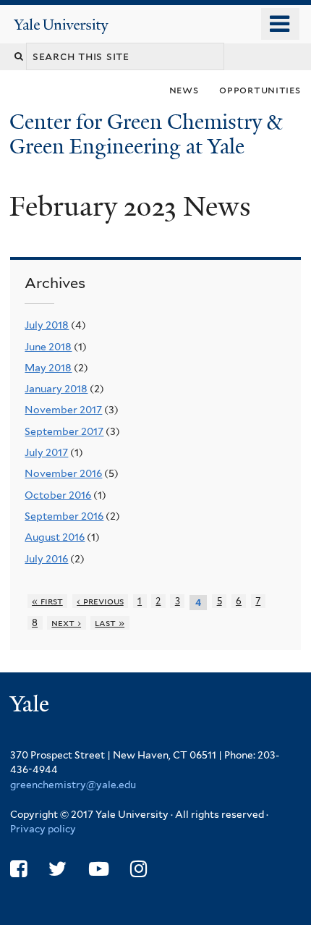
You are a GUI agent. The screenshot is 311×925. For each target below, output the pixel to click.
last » (109, 622)
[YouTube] (98, 869)
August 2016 (55, 537)
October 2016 (58, 495)
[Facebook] (18, 869)
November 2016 (63, 473)
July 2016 (46, 559)
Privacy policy (43, 829)
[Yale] (31, 706)
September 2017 (64, 431)
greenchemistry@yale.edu (73, 784)
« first (47, 601)
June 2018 (48, 346)
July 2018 (47, 325)
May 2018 (48, 367)
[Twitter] (57, 869)
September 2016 (64, 516)
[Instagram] (138, 869)
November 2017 (63, 409)
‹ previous (100, 601)
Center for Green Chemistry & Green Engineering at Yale (145, 134)
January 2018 (56, 388)
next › (66, 622)
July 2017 (46, 452)
